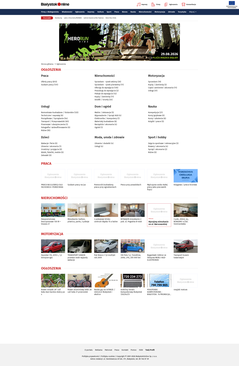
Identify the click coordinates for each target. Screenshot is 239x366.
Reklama (98, 350)
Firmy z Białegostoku (50, 12)
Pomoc (134, 350)
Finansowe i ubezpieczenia (53, 124)
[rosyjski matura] (186, 280)
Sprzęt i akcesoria (156, 149)
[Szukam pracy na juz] (80, 176)
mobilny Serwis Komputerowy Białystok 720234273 (131, 291)
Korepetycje (153, 112)
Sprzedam (152, 81)
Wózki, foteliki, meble (51, 152)
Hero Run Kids (111, 18)
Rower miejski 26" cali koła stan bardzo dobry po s (53, 291)
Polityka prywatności (90, 356)
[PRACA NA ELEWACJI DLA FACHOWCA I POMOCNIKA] (53, 176)
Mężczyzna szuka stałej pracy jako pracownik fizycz (157, 187)
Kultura (100, 12)
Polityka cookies (108, 356)
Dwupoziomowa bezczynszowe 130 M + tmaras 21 (51, 221)
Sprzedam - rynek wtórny (106, 81)
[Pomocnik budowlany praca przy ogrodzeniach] (106, 176)
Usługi (151, 90)
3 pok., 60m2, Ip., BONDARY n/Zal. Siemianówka (181, 221)
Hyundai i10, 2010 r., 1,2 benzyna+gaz (51, 256)
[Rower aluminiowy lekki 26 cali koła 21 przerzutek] (80, 280)
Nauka (133, 12)
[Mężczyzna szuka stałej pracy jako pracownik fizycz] (159, 176)
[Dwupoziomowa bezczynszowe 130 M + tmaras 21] (53, 210)
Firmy (158, 4)
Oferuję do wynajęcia (104, 87)
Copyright (121, 356)
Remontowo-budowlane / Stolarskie (57, 112)
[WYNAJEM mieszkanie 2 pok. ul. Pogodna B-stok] (133, 210)
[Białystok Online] (55, 4)
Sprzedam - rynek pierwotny (107, 84)
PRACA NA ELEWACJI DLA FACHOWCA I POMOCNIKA (52, 185)
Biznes (124, 12)
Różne (44, 130)
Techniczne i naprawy (50, 115)
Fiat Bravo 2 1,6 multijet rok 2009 (104, 256)
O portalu (89, 350)
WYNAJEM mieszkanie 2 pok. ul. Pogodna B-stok (131, 220)
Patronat (108, 350)
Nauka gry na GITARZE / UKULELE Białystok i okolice (104, 291)
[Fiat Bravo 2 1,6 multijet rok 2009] (106, 246)
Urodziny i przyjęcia (50, 149)
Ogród (97, 127)
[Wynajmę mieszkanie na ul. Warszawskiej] (159, 210)
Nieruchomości (145, 12)
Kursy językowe (155, 115)
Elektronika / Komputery (106, 118)
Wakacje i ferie (47, 143)
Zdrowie (171, 12)
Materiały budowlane (104, 121)
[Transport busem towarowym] (186, 246)
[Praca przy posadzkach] (133, 176)
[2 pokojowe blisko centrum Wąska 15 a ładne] (106, 210)
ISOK (141, 350)
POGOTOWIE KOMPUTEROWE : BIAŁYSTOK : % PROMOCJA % (158, 292)
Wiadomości (67, 12)
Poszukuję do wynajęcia (105, 90)
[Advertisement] (119, 319)
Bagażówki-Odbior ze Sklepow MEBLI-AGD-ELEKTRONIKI (156, 257)
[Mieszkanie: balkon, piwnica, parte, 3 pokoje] (80, 210)
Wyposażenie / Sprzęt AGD (106, 115)
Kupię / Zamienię (102, 96)
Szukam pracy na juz (77, 184)
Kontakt (125, 350)
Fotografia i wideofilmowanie (54, 127)
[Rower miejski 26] (53, 280)
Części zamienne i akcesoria (160, 87)
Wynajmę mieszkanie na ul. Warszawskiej (158, 222)
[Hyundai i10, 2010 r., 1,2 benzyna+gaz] (53, 246)
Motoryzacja (160, 12)
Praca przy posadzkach (131, 184)
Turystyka (182, 12)
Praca (116, 12)
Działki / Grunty (102, 99)
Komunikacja (191, 4)
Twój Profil (149, 350)
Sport (109, 12)
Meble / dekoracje (103, 112)
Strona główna (47, 64)
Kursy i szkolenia (155, 118)
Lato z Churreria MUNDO (73, 18)
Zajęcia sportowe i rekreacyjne (162, 143)
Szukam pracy (47, 84)
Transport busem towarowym (181, 256)
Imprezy (144, 4)
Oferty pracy (46, 81)
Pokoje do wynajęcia (104, 93)
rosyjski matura (180, 289)
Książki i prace (154, 121)
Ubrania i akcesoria (50, 146)
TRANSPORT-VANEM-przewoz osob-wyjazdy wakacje (78, 257)
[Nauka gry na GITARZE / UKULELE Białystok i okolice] (106, 280)
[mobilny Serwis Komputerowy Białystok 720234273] (133, 280)
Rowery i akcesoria (156, 146)
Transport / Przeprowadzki (53, 121)
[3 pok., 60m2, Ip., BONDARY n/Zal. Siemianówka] (186, 210)
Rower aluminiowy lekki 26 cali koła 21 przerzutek (80, 290)
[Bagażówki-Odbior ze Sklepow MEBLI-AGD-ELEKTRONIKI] (159, 246)
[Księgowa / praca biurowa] (186, 176)
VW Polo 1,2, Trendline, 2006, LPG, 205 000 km (131, 256)
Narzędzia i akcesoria (104, 124)
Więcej (192, 12)
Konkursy (58, 18)
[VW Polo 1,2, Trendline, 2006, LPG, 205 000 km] (133, 246)
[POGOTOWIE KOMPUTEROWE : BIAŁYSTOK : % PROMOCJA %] (159, 280)
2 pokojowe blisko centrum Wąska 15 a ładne (106, 220)
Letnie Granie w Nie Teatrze (94, 18)
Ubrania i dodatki (103, 143)
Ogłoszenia (173, 4)
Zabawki (45, 155)
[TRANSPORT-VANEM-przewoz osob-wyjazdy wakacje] (80, 246)
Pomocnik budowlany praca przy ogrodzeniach (105, 185)
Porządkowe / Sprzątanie (52, 118)
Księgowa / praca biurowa (185, 184)
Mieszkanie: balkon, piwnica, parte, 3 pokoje (78, 220)
